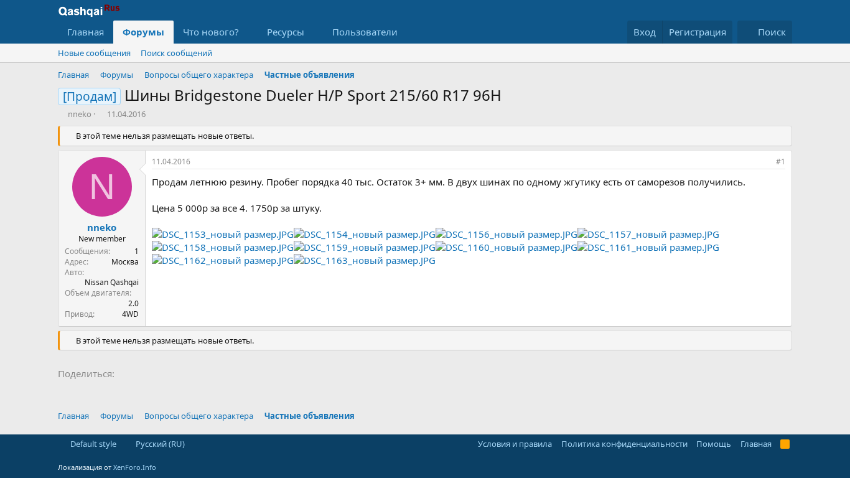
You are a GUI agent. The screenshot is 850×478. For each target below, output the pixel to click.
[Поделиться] (763, 162)
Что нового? (211, 32)
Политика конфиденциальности (624, 443)
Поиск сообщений (176, 53)
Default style (92, 443)
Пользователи (365, 32)
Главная (85, 32)
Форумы (143, 32)
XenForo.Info (134, 467)
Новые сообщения (94, 53)
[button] (249, 32)
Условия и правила (515, 443)
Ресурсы (285, 32)
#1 (780, 161)
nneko (79, 114)
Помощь (713, 443)
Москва (125, 261)
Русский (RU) (159, 443)
